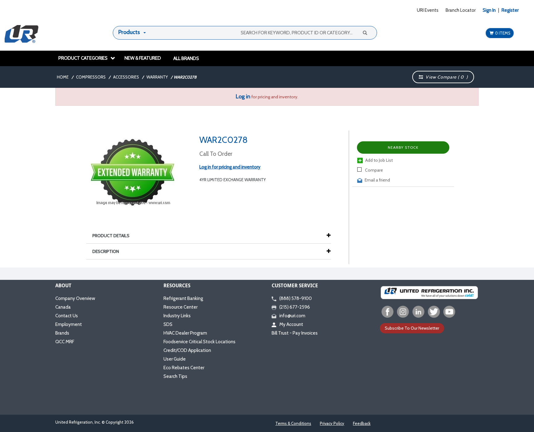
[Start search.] (364, 32)
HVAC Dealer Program (185, 333)
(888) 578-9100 (295, 298)
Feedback (362, 423)
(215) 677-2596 (294, 307)
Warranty (157, 77)
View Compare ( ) (445, 77)
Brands (62, 333)
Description (105, 251)
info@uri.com (292, 316)
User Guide (174, 359)
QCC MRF (64, 341)
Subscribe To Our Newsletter (412, 328)
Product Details (110, 235)
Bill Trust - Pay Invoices (295, 333)
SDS (167, 324)
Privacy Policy (332, 423)
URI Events (428, 10)
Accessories (126, 77)
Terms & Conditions (293, 423)
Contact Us (66, 316)
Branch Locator (461, 10)
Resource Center (180, 307)
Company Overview (75, 298)
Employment (68, 324)
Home (63, 77)
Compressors (91, 77)
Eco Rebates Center (183, 367)
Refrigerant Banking (183, 298)
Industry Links (177, 316)
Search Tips (175, 376)
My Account (291, 324)
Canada (63, 307)
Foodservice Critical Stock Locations (199, 341)
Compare (373, 170)
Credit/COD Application (187, 350)
